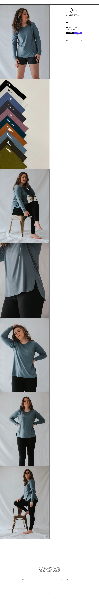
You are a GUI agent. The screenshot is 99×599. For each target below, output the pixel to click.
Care (66, 38)
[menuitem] (42, 2)
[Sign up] (76, 581)
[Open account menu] (75, 2)
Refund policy (23, 588)
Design (67, 40)
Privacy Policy (23, 586)
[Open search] (73, 2)
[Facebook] (75, 597)
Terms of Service (24, 587)
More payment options (78, 34)
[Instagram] (76, 597)
